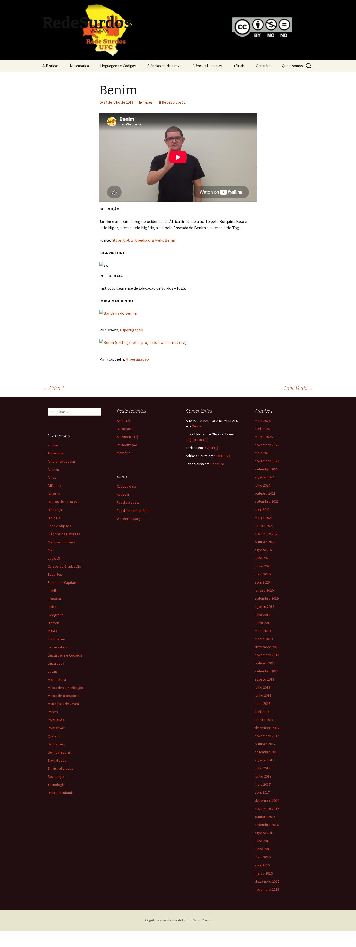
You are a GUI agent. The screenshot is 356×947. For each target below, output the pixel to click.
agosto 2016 (264, 832)
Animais (54, 469)
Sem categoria (59, 752)
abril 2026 (262, 428)
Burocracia (125, 428)
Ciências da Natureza (164, 65)
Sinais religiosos (60, 768)
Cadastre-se (126, 486)
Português (56, 720)
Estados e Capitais (62, 582)
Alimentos (55, 453)
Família (53, 590)
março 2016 (264, 873)
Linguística (56, 663)
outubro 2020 (265, 541)
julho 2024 (262, 485)
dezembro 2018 (267, 647)
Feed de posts (128, 502)
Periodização (127, 444)
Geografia (55, 614)
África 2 (53, 388)
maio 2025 (263, 453)
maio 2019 (263, 630)
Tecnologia (56, 784)
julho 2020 (262, 558)
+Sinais (239, 65)
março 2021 (264, 517)
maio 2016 (263, 857)
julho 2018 (262, 687)
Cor (50, 550)
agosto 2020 (264, 550)
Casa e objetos (59, 526)
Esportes (55, 574)
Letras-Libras (58, 647)
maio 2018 (263, 703)
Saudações (56, 744)
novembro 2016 (267, 808)
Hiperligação (131, 329)
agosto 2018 (264, 679)
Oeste (196, 426)
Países (148, 102)
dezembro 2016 (267, 800)
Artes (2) (123, 420)
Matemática (79, 65)
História (54, 623)
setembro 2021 (267, 501)
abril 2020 (262, 582)
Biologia (54, 517)
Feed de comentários (133, 510)
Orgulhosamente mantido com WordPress (178, 920)
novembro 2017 (267, 735)
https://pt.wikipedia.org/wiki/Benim (144, 240)
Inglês (52, 631)
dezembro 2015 (267, 881)
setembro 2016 (267, 824)
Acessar (123, 494)
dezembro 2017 (267, 727)
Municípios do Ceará (63, 703)
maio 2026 (263, 420)
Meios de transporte (64, 695)
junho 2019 (263, 622)
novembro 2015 (267, 889)
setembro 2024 (267, 469)
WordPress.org (128, 518)
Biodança (55, 509)
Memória (123, 453)
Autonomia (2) (127, 436)
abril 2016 (262, 865)
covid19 (54, 558)
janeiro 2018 (264, 719)
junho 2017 (263, 776)
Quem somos (292, 65)
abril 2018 (262, 711)
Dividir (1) (211, 447)
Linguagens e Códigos (118, 65)
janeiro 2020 (264, 590)
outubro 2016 (265, 816)
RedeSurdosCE (174, 102)
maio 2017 (263, 784)
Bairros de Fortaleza (63, 501)
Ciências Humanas (207, 65)
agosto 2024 (264, 477)
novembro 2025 (267, 444)
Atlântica (54, 485)
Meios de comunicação (65, 687)
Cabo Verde (299, 388)
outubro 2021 (265, 493)
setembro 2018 (267, 671)
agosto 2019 (264, 606)
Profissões (56, 728)
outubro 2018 (265, 663)
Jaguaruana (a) (197, 439)
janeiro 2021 (264, 525)
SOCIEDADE (223, 455)
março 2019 (264, 638)
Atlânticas (50, 65)
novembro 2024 (267, 461)
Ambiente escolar (61, 461)
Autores (54, 493)
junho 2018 (263, 695)
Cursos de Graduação (64, 566)
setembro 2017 (267, 752)
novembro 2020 (267, 533)
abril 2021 (262, 509)
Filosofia (54, 598)
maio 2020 (263, 574)
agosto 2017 (264, 760)
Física (52, 606)
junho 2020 (263, 566)
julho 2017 (262, 768)
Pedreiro (217, 464)
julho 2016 (262, 841)
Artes (52, 477)
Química (54, 736)
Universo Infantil (60, 792)
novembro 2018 (267, 655)
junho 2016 (263, 849)
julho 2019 (262, 614)
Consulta (263, 65)
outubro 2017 (265, 744)
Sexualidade (57, 760)
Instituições (57, 639)
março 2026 (264, 436)
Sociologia (56, 776)
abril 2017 (262, 792)
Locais (53, 671)
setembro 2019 (267, 598)
